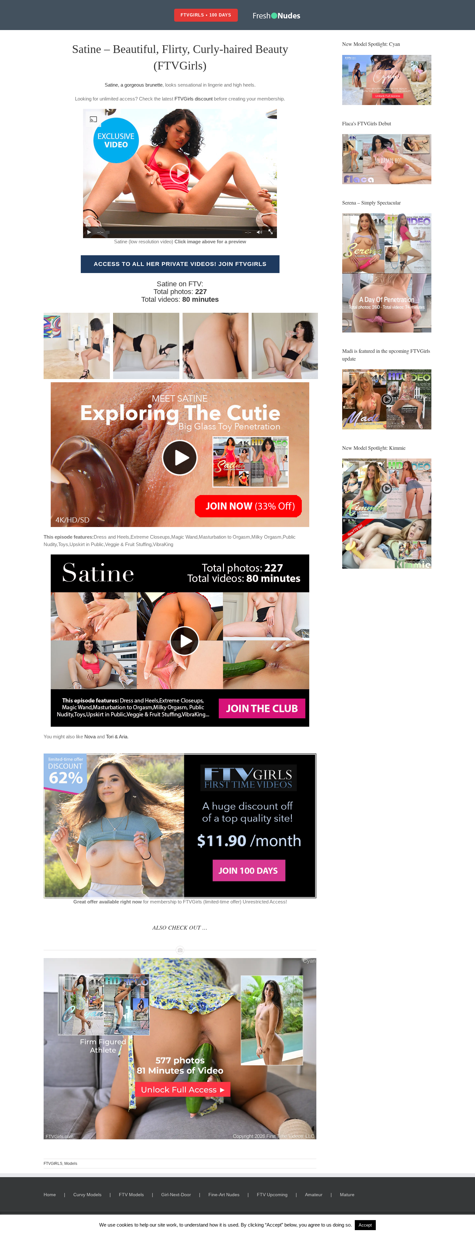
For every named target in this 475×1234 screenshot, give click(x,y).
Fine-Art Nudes (223, 1194)
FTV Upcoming (272, 1194)
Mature (347, 1194)
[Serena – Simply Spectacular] (386, 272)
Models (70, 1163)
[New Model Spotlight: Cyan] (386, 58)
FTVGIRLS (53, 1163)
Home (50, 1194)
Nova (90, 736)
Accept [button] (365, 1225)
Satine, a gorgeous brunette (134, 85)
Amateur (313, 1194)
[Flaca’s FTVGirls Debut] (386, 159)
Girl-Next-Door (176, 1194)
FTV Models (131, 1194)
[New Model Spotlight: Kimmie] (386, 514)
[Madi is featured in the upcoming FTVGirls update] (386, 399)
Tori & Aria (116, 736)
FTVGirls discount (193, 98)
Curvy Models (87, 1194)
